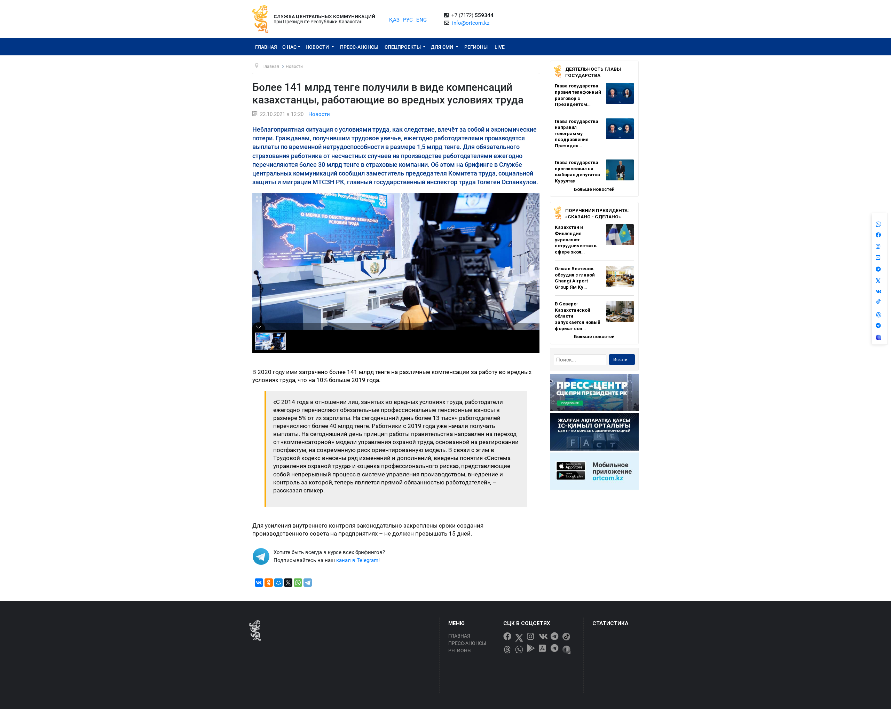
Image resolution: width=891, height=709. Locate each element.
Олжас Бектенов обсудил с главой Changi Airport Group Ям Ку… (575, 278)
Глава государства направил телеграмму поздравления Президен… (576, 133)
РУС (408, 20)
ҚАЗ (394, 20)
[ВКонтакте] (259, 582)
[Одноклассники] (269, 582)
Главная (266, 47)
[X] (288, 582)
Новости (318, 47)
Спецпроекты (403, 47)
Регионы (476, 47)
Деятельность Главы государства (593, 72)
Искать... (622, 359)
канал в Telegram (357, 560)
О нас (289, 47)
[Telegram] (307, 582)
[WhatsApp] (298, 582)
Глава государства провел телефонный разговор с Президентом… (578, 95)
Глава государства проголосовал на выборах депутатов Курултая (577, 171)
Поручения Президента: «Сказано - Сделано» (597, 213)
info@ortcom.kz (470, 23)
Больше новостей (594, 189)
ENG (421, 20)
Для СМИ (442, 47)
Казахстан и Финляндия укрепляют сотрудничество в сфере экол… (576, 239)
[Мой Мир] (278, 582)
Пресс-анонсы (359, 47)
